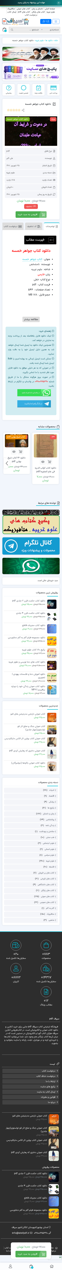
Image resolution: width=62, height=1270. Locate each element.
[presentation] (7, 463)
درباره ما (51, 1102)
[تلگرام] (35, 405)
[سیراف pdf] (31, 54)
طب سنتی (50, 837)
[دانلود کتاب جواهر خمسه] (31, 131)
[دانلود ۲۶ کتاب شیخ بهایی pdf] (16, 440)
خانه (56, 40)
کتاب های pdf (24, 12)
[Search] (12, 30)
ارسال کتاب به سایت (46, 1092)
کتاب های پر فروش (46, 873)
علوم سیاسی (49, 855)
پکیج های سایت (47, 1086)
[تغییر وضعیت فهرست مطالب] (49, 240)
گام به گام (50, 908)
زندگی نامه (50, 825)
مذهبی (51, 920)
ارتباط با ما (50, 1081)
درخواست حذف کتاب (45, 1076)
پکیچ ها (51, 808)
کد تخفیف (31, 226)
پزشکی (51, 802)
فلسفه (51, 867)
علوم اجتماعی (48, 843)
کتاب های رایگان (38, 12)
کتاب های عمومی (47, 902)
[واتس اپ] (35, 393)
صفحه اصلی (50, 8)
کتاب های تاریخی (47, 878)
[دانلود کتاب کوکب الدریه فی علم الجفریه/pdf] (45, 445)
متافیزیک (11, 8)
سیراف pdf (33, 1026)
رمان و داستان (48, 813)
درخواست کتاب (31, 15)
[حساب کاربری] (10, 1266)
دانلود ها (48, 40)
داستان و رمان (37, 8)
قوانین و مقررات (48, 1097)
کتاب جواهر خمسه (32, 259)
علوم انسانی (49, 849)
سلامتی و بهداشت (46, 831)
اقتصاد (51, 796)
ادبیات (51, 790)
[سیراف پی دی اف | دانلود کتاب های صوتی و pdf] (15, 22)
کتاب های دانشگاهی (46, 884)
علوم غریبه (51, 12)
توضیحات (50, 226)
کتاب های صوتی (23, 8)
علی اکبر (9, 158)
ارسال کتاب (11, 12)
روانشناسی (50, 819)
